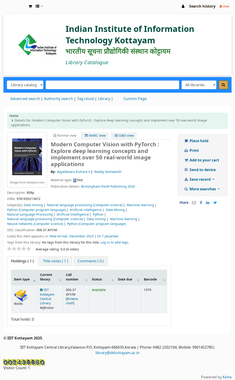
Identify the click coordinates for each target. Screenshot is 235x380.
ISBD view (126, 135)
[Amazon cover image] (27, 156)
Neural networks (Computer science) (35, 224)
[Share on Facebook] (201, 203)
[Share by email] (194, 203)
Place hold (198, 141)
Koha (227, 377)
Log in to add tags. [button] (115, 242)
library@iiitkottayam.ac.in (117, 353)
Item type (22, 279)
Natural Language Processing (30, 214)
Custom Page (135, 99)
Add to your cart (204, 160)
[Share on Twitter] (215, 203)
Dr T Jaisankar (108, 236)
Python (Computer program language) (36, 210)
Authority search (58, 99)
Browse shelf (72, 301)
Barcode (150, 279)
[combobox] (112, 84)
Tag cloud (85, 99)
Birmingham (90, 186)
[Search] (223, 84)
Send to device (202, 170)
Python (98, 214)
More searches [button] (203, 189)
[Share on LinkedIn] (207, 203)
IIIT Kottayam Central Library (15, 6)
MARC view (97, 135)
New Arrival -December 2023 (72, 236)
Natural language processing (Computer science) (85, 205)
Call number (72, 277)
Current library (46, 277)
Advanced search (25, 99)
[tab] (55, 261)
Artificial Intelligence (73, 214)
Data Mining (115, 210)
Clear (225, 6)
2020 (131, 186)
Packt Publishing (114, 186)
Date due (125, 279)
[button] (30, 6)
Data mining (33, 205)
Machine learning (140, 205)
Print (194, 150)
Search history (202, 6)
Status (97, 279)
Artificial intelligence (86, 210)
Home (13, 116)
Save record (200, 179)
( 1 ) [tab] (22, 261)
